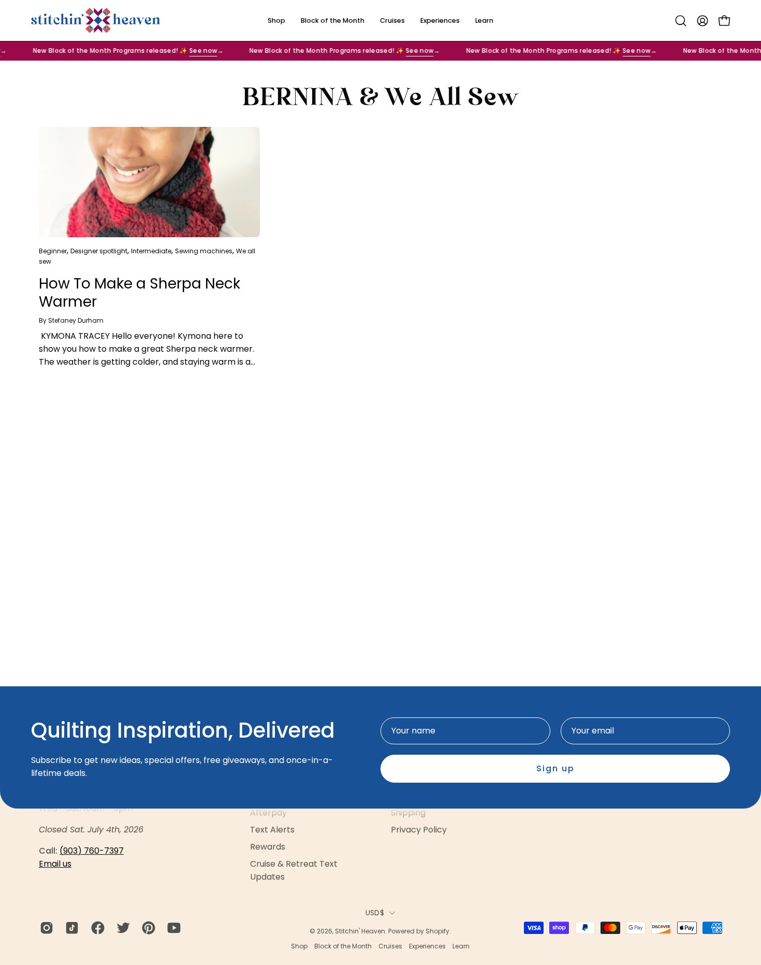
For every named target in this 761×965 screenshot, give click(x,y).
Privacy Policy (419, 830)
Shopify (437, 931)
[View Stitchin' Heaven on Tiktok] (70, 927)
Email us (55, 864)
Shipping (408, 812)
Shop (299, 946)
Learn (461, 946)
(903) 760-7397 (92, 851)
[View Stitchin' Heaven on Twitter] (121, 927)
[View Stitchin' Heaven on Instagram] (45, 927)
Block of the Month (343, 946)
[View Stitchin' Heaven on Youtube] (172, 927)
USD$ (374, 913)
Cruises (390, 946)
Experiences (427, 946)
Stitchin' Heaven (360, 931)
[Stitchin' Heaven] (95, 20)
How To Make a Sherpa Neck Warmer (139, 292)
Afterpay (268, 812)
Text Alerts (272, 830)
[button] (681, 21)
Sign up (555, 768)
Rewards (267, 847)
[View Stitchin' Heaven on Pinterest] (147, 927)
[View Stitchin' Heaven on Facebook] (96, 927)
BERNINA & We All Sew (380, 98)
